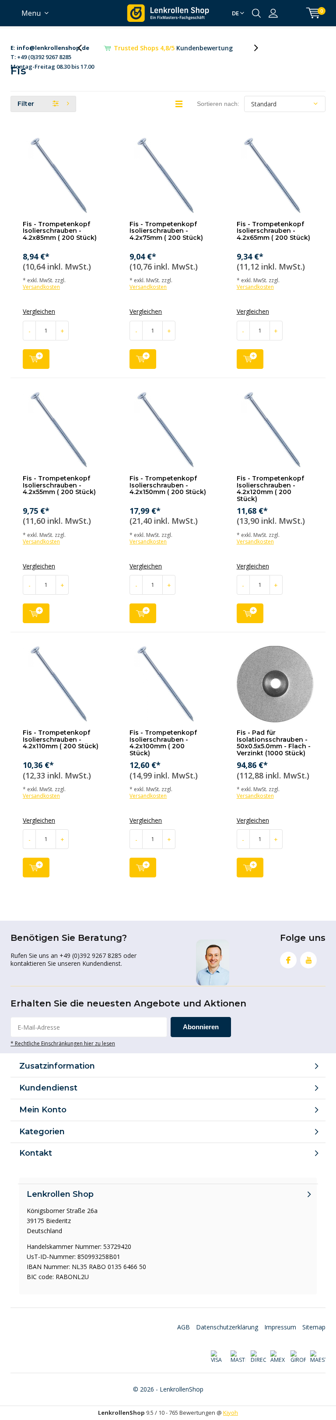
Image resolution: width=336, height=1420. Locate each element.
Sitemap (314, 1327)
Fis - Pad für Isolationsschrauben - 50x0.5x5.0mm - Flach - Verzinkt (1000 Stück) (274, 743)
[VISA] (218, 1357)
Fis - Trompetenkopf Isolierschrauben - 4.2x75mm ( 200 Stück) (166, 231)
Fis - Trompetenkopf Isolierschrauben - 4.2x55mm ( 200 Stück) (59, 485)
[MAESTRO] (318, 1357)
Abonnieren (201, 1027)
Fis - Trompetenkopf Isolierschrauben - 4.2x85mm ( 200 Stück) (60, 231)
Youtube (308, 960)
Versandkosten (41, 287)
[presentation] (84, 48)
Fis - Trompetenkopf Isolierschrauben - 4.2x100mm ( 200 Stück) (163, 743)
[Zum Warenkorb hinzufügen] (36, 359)
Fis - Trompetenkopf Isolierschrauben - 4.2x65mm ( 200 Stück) (273, 231)
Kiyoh (230, 1412)
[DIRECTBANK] (258, 1357)
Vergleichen (39, 312)
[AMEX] (278, 1357)
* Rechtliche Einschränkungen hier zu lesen (62, 1043)
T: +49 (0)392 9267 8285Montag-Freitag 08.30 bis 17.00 (52, 48)
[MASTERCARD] (238, 1357)
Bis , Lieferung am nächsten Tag (173, 48)
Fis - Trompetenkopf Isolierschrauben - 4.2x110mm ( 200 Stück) (60, 739)
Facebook (288, 960)
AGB (183, 1327)
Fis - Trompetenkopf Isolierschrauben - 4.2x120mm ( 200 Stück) (270, 488)
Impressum (280, 1327)
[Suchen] (256, 13)
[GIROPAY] (297, 1357)
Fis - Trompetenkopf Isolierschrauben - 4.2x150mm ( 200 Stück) (168, 485)
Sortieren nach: (218, 103)
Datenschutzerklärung (227, 1327)
